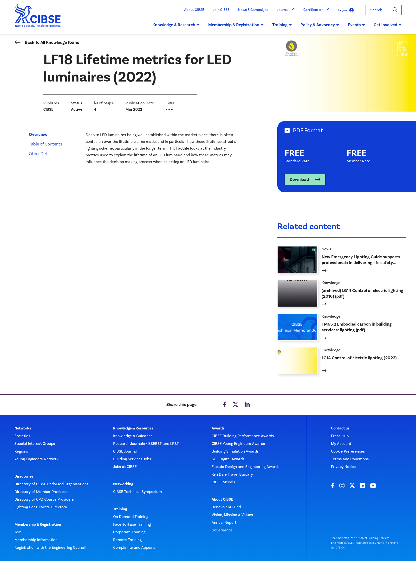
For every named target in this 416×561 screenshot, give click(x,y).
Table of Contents (45, 143)
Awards (218, 428)
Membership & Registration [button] (233, 24)
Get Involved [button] (385, 24)
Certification (313, 9)
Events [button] (354, 24)
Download (299, 179)
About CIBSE (194, 9)
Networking (123, 484)
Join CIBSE (221, 9)
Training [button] (279, 24)
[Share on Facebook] (224, 404)
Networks (22, 428)
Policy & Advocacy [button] (317, 24)
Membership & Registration (37, 524)
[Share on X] (235, 404)
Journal (282, 9)
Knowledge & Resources (133, 428)
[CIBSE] (37, 18)
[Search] (395, 10)
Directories (23, 476)
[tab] (346, 130)
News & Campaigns (253, 9)
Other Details (41, 153)
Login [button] (342, 10)
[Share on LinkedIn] (247, 404)
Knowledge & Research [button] (173, 24)
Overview (38, 134)
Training (120, 509)
